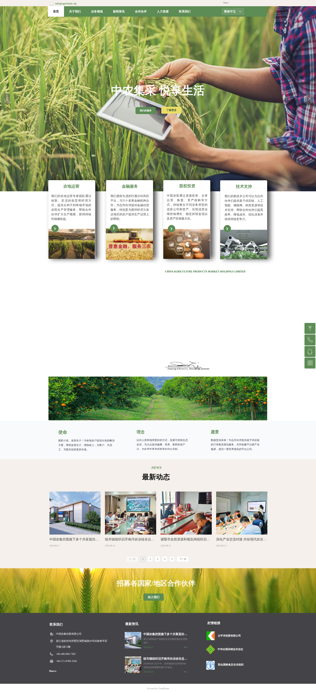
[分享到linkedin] (244, 3)
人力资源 (163, 11)
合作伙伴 (141, 11)
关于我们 (75, 11)
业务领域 (97, 11)
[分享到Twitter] (239, 3)
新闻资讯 (119, 11)
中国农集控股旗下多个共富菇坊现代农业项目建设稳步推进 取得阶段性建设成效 (165, 634)
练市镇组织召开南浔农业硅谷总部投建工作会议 (165, 659)
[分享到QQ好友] (248, 3)
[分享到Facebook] (235, 3)
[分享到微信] (231, 3)
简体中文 (230, 11)
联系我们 (185, 11)
